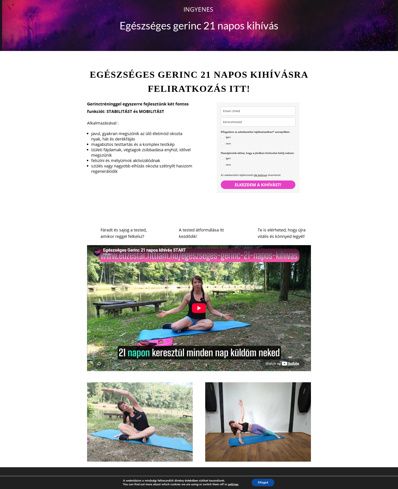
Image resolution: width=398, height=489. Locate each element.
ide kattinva (260, 175)
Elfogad (263, 482)
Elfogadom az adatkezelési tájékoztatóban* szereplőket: (255, 132)
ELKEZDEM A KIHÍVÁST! (258, 185)
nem (228, 143)
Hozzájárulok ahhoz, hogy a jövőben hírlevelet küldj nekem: (257, 153)
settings (233, 484)
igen (228, 137)
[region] (54, 459)
